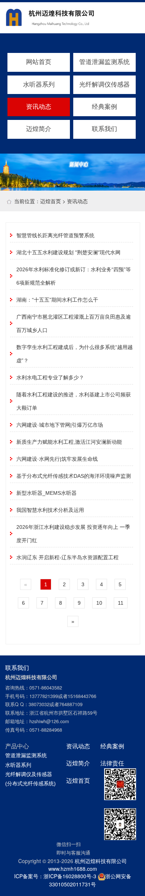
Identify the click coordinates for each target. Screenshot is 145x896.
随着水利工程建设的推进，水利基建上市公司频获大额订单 (73, 401)
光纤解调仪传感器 (104, 84)
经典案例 (104, 106)
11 (120, 603)
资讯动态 (38, 106)
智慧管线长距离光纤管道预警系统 (55, 235)
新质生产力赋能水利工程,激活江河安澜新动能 (69, 442)
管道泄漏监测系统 (104, 62)
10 (99, 603)
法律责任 (112, 763)
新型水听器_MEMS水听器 (46, 493)
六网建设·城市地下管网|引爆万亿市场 (59, 425)
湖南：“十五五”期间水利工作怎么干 (57, 300)
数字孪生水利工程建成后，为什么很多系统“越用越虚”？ (74, 353)
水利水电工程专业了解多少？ (50, 377)
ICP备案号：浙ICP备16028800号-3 (55, 876)
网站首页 (38, 62)
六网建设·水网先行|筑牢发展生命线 (57, 459)
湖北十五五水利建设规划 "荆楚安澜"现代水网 (68, 252)
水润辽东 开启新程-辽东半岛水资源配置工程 (67, 557)
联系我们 (104, 128)
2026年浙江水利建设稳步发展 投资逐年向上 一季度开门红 (73, 533)
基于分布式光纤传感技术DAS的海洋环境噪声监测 (73, 476)
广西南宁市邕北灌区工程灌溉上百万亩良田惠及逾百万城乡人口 (73, 323)
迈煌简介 (38, 128)
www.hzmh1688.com (72, 868)
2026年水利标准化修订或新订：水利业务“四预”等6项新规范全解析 (73, 276)
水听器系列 (39, 84)
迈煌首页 (50, 201)
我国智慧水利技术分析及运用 (50, 510)
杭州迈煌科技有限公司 (101, 861)
